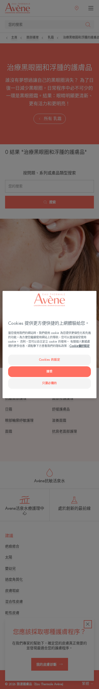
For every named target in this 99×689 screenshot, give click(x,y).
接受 (49, 371)
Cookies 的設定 (49, 360)
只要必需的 (49, 383)
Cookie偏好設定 (80, 346)
